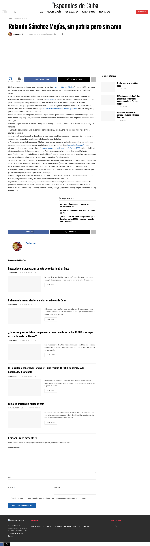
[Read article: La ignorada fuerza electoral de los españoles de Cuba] (24, 316)
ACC (14, 525)
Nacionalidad (104, 11)
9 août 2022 (122, 89)
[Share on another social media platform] (93, 79)
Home (10, 19)
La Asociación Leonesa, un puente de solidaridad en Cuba (74, 205)
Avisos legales (36, 526)
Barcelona (50, 99)
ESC (41, 11)
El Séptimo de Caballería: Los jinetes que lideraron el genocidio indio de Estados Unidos (128, 100)
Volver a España (54, 11)
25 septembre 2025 (25, 273)
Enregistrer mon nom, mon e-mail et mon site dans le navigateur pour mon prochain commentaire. (48, 498)
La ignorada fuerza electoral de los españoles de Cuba (78, 211)
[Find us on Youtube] (22, 11)
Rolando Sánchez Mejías (63, 87)
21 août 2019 (122, 107)
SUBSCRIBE (142, 12)
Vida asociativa (71, 11)
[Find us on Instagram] (19, 11)
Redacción (19, 34)
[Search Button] (132, 11)
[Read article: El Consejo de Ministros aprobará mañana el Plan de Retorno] (108, 116)
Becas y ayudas (88, 11)
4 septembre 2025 (34, 408)
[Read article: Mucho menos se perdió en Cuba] (108, 87)
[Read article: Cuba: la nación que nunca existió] (24, 419)
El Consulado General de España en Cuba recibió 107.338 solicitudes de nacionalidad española (46, 370)
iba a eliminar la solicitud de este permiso (60, 108)
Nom (10, 477)
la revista (76, 145)
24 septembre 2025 (25, 340)
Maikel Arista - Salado (18, 408)
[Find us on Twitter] (15, 11)
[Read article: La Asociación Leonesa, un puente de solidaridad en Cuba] (24, 284)
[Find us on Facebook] (11, 11)
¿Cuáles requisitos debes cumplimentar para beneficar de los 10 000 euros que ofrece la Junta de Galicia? (77, 219)
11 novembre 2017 (33, 34)
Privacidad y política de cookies (66, 526)
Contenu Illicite (86, 526)
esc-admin (13, 273)
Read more (52, 285)
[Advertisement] (75, 53)
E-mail (11, 488)
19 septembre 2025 (25, 376)
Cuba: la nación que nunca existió (26, 404)
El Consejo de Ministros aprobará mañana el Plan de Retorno (128, 115)
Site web (57, 488)
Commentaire (14, 447)
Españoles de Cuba (21, 19)
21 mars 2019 (122, 120)
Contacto (48, 526)
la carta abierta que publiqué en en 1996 (60, 148)
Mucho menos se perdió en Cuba (127, 84)
